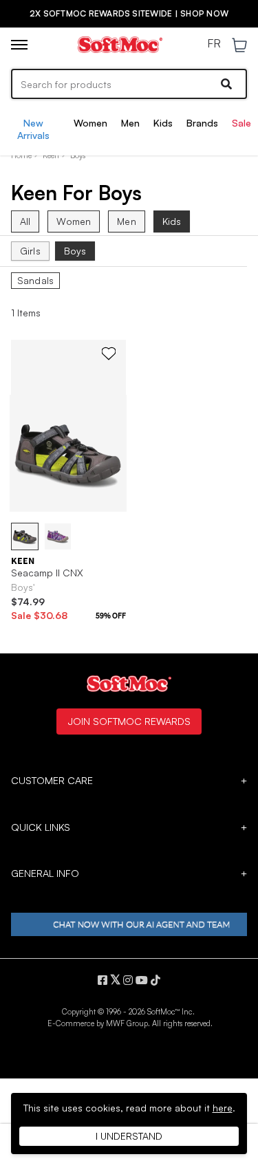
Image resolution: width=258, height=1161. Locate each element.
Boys (75, 251)
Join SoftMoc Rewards (129, 721)
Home (21, 155)
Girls (30, 251)
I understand (129, 1136)
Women (90, 123)
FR (214, 44)
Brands (202, 123)
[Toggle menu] (19, 44)
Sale (241, 123)
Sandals (35, 280)
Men (130, 123)
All (25, 221)
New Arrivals (33, 129)
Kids (163, 123)
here (223, 1108)
